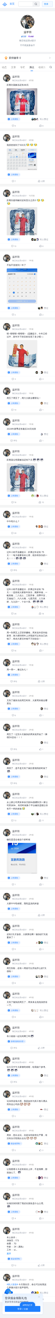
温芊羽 (16, 76)
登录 (46, 4)
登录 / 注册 (22, 1309)
